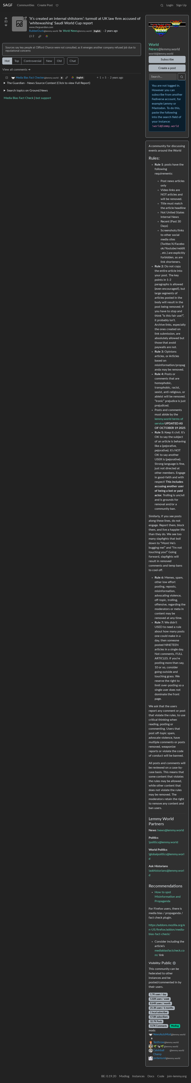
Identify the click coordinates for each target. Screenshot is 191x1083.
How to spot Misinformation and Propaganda (168, 897)
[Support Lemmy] (57, 5)
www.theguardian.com (41, 27)
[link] (40, 36)
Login (169, 5)
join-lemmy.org (177, 1076)
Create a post (167, 68)
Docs (151, 1076)
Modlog (175, 1026)
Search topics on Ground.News (27, 90)
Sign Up (181, 5)
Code (160, 1076)
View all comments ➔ (16, 69)
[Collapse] (7, 78)
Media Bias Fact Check (18, 98)
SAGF (7, 5)
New (49, 60)
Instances (138, 1076)
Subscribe (167, 59)
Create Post (45, 5)
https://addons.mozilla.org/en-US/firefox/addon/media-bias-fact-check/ (167, 930)
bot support (43, 98)
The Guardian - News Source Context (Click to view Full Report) (48, 83)
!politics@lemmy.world (163, 842)
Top (16, 60)
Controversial (32, 60)
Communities (25, 5)
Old (59, 60)
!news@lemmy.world (170, 830)
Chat (73, 60)
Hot (7, 60)
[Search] (162, 5)
